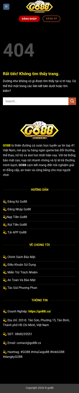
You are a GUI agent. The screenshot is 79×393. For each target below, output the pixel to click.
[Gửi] (72, 101)
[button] (6, 7)
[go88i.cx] (39, 6)
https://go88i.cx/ (39, 311)
